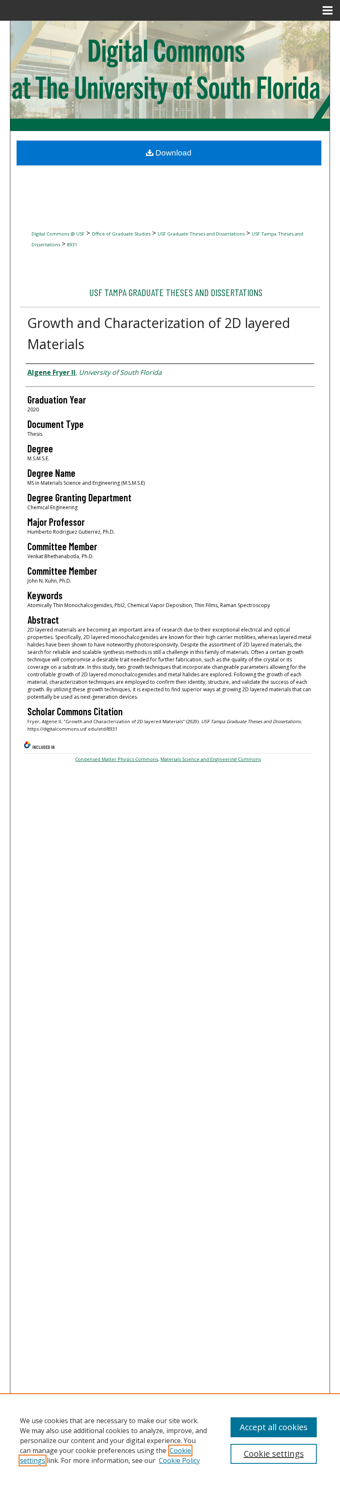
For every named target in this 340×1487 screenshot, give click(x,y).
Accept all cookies (274, 1427)
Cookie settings (274, 1453)
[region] (170, 1440)
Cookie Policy (179, 1460)
